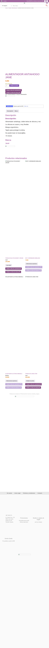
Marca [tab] (16, 111)
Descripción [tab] (10, 111)
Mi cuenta (9, 493)
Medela (7, 375)
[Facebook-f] (45, 1)
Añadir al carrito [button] (30, 380)
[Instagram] (47, 1)
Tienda (9, 8)
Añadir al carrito (14, 85)
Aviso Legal (17, 493)
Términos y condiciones (29, 493)
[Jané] (10, 96)
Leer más (8, 265)
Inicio (6, 8)
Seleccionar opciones (31, 263)
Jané (6, 259)
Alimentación (14, 8)
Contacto (40, 493)
